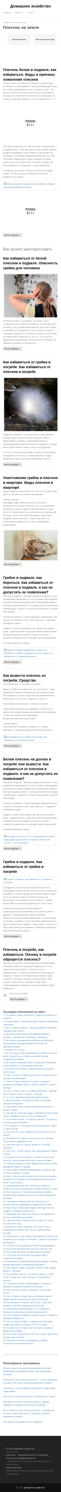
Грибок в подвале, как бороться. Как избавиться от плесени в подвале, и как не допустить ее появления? (28, 585)
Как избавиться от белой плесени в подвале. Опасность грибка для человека (30, 263)
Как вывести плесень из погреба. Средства (24, 678)
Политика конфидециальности (21, 1458)
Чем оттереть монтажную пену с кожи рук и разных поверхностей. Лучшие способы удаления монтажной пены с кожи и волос (30, 1179)
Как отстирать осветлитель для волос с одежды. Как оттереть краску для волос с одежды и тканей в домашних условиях (29, 1413)
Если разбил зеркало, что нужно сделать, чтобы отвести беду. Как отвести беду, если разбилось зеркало (28, 1277)
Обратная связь (14, 1467)
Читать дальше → (12, 235)
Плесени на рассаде (44, 39)
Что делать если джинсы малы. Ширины (22, 1421)
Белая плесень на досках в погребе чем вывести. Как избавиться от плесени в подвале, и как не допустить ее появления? (30, 768)
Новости (19, 12)
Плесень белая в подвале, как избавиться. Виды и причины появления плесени (29, 74)
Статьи (30, 12)
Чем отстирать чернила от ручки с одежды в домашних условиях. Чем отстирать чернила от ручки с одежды (30, 1084)
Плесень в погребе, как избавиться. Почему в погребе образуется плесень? (29, 954)
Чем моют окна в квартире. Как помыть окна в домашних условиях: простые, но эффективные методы (27, 1229)
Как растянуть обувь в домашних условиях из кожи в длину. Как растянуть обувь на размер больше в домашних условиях (30, 1056)
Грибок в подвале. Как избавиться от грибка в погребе (23, 866)
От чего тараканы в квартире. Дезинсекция (27, 1097)
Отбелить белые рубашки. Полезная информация (30, 1245)
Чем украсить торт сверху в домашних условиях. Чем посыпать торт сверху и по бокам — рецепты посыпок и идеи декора (30, 1239)
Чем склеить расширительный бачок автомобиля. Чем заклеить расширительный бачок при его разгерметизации (28, 1043)
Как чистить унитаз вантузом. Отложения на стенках (29, 1396)
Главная (7, 12)
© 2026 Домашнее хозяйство (20, 1448)
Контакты (11, 1454)
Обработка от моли (15, 1049)
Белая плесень (19, 39)
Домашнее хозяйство (30, 6)
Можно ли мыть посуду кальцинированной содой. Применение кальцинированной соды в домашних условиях (27, 1371)
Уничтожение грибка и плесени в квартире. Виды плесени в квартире (30, 482)
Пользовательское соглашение (32, 1454)
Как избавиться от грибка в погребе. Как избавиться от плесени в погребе (27, 366)
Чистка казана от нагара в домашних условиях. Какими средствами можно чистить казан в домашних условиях (29, 1195)
